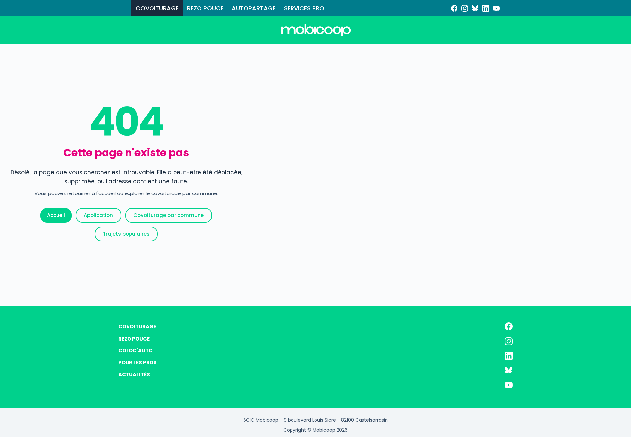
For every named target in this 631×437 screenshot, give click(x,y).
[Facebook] (454, 8)
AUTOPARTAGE (254, 8)
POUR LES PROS (137, 362)
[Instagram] (464, 8)
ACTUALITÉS (134, 374)
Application (98, 215)
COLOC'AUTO (135, 350)
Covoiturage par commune (168, 215)
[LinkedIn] (485, 8)
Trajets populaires (126, 233)
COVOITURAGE (157, 8)
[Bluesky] (475, 8)
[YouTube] (496, 8)
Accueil (56, 215)
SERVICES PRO (304, 8)
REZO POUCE (205, 8)
